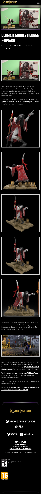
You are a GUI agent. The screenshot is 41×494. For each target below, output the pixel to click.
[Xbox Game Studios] (20, 421)
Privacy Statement (21, 446)
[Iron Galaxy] (20, 426)
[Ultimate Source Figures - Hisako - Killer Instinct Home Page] (20, 411)
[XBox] (12, 434)
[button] (38, 2)
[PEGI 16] (5, 476)
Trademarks (20, 444)
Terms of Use (20, 442)
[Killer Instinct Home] (12, 2)
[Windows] (27, 434)
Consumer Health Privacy (20, 449)
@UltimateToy (32, 373)
